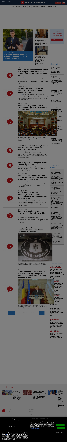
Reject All (59, 428)
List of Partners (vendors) (35, 428)
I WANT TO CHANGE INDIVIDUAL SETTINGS (60, 432)
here (6, 434)
